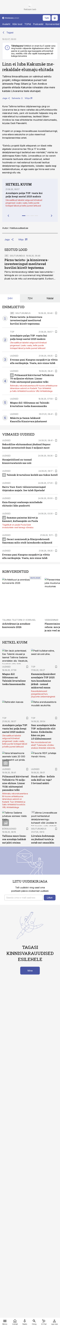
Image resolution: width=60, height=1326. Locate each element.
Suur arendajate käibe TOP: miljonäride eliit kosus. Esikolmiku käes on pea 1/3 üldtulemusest (43, 732)
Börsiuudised (9, 829)
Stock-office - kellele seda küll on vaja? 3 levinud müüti (43, 780)
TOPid (27, 24)
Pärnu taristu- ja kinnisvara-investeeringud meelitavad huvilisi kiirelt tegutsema (26, 264)
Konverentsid (52, 24)
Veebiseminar (51, 620)
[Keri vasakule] (8, 215)
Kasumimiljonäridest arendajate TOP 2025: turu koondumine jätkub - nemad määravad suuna (43, 681)
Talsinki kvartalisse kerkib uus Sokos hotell (32, 474)
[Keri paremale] (51, 215)
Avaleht (6, 24)
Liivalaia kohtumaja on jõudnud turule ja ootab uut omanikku (43, 839)
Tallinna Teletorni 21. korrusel (19, 620)
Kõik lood (17, 24)
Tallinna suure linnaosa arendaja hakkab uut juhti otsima (14, 839)
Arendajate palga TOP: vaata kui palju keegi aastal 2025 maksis (15, 728)
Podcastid (38, 24)
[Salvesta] (56, 313)
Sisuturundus (17, 255)
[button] (23, 897)
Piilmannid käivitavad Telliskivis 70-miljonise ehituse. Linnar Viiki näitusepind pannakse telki (32, 378)
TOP (12, 332)
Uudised (14, 356)
